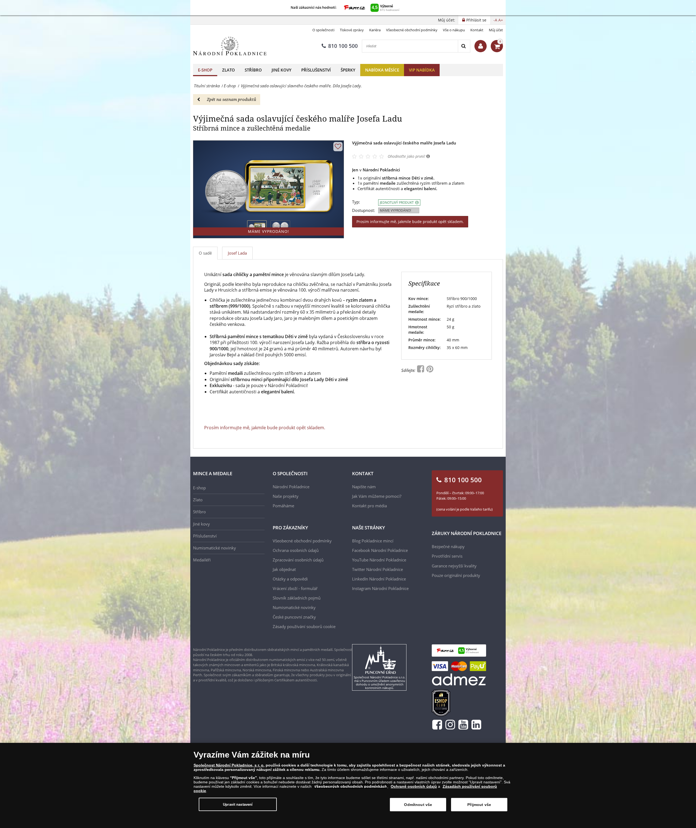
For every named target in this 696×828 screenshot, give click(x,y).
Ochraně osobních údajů (414, 786)
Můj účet (496, 29)
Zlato (228, 70)
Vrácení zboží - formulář (295, 588)
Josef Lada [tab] (237, 253)
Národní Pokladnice (291, 486)
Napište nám (364, 486)
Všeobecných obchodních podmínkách (350, 786)
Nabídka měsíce (382, 70)
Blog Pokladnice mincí (372, 540)
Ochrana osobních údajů (296, 550)
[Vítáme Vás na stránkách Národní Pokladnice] (480, 46)
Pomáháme (283, 505)
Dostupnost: (363, 210)
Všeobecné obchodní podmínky (411, 29)
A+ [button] (500, 20)
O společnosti (323, 29)
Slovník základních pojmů (297, 598)
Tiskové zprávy (352, 29)
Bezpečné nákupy (448, 546)
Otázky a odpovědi (290, 579)
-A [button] (495, 20)
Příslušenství (316, 70)
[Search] (464, 46)
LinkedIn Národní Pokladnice (379, 579)
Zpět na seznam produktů (231, 99)
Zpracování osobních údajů (298, 560)
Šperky (348, 70)
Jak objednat (284, 569)
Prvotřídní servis (447, 556)
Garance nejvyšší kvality (454, 566)
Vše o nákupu (454, 29)
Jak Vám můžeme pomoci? (376, 496)
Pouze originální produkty (456, 575)
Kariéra (375, 29)
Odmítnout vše (418, 804)
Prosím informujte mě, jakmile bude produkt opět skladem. (410, 221)
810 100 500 (343, 46)
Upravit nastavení (238, 804)
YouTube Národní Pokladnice (379, 560)
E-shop (205, 70)
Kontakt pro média (369, 505)
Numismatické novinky (214, 548)
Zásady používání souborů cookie (304, 626)
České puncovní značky (294, 617)
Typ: (356, 202)
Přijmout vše (479, 804)
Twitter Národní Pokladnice (377, 569)
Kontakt (476, 29)
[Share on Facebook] (421, 370)
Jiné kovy (281, 70)
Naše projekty (286, 496)
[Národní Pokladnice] (229, 46)
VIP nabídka (422, 70)
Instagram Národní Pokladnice (380, 588)
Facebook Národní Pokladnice (380, 550)
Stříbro (253, 70)
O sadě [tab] (205, 253)
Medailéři (202, 560)
